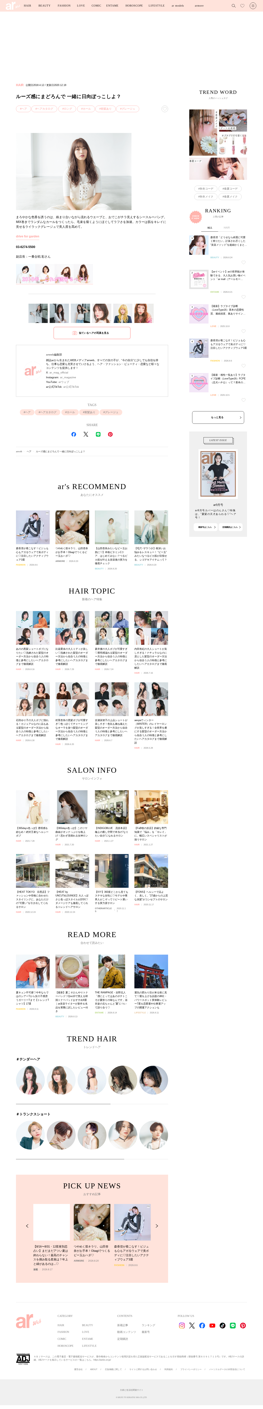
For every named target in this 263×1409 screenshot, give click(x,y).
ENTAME (112, 5)
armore (199, 5)
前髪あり (106, 108)
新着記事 (122, 1325)
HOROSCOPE (134, 5)
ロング (68, 108)
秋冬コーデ (206, 188)
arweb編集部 (54, 354)
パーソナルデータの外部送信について (227, 1369)
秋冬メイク (206, 196)
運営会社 (78, 1369)
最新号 (146, 1332)
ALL (209, 227)
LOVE (81, 5)
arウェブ (64, 381)
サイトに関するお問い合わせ (143, 1369)
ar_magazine (68, 377)
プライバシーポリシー (191, 1369)
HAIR (27, 5)
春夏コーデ (231, 188)
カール (87, 108)
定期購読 (122, 1339)
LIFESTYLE (157, 5)
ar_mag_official (58, 372)
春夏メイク (231, 196)
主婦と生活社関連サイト (131, 1390)
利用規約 (168, 1369)
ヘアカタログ (45, 108)
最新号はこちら (205, 527)
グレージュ (128, 108)
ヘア (24, 108)
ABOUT (93, 1369)
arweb (19, 451)
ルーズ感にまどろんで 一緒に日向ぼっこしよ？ (60, 451)
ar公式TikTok (71, 386)
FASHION (64, 5)
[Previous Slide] (27, 1226)
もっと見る (217, 417)
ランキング (148, 1325)
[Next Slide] (156, 1226)
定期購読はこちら (230, 527)
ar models (178, 5)
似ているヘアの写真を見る (94, 332)
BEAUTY (44, 5)
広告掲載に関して (113, 1369)
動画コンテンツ (126, 1332)
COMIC (96, 5)
